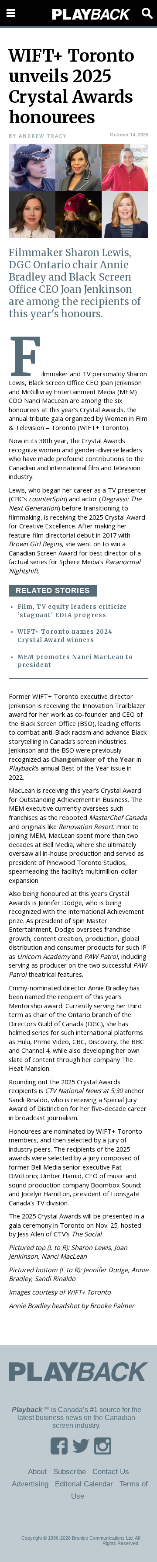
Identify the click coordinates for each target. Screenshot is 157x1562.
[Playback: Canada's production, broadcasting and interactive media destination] (91, 14)
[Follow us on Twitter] (81, 1451)
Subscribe (69, 1471)
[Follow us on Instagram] (102, 1451)
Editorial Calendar (84, 1483)
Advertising (30, 1483)
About (37, 1471)
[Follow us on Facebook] (59, 1451)
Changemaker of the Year (93, 759)
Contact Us (110, 1471)
